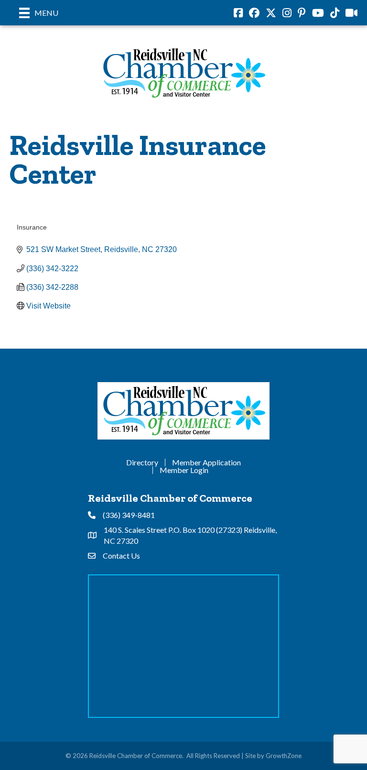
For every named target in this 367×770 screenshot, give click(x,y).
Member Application (206, 462)
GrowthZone (284, 755)
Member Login (184, 470)
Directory (142, 462)
